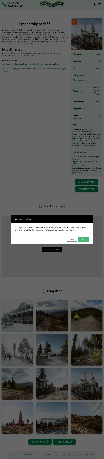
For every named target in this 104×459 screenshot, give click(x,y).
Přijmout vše (84, 239)
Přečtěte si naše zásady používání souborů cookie (60, 230)
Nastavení (72, 239)
